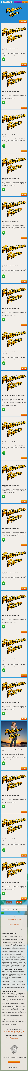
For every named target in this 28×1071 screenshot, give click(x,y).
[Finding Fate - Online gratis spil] (14, 35)
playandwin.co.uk (14, 1037)
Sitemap (14, 1065)
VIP (22, 1015)
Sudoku (16, 1033)
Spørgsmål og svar (14, 917)
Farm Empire (21, 1031)
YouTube (14, 929)
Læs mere (24, 64)
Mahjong (10, 1031)
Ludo (13, 1031)
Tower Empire (21, 1033)
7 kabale (5, 1031)
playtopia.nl (11, 1038)
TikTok (23, 929)
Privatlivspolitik (14, 922)
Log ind (25, 2)
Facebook (18, 929)
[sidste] (20, 902)
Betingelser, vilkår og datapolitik (14, 919)
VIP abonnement (9, 1005)
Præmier (10, 1008)
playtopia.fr (16, 1038)
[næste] (17, 902)
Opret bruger (18, 2)
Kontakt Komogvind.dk (14, 1062)
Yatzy (16, 1031)
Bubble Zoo (11, 1033)
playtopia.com (7, 1037)
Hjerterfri (6, 1033)
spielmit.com (21, 1037)
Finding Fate (23, 21)
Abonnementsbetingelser (14, 924)
